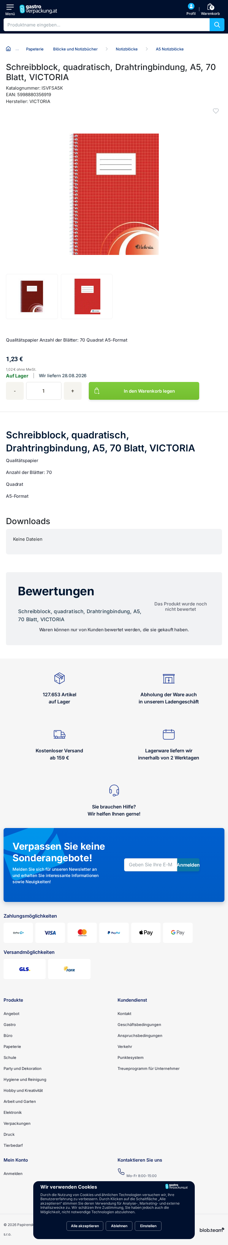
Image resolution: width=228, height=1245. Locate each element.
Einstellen (148, 1226)
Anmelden (13, 1173)
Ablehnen (119, 1226)
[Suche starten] (217, 24)
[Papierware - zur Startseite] (39, 9)
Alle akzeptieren (85, 1226)
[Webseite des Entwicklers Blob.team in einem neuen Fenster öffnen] (212, 1229)
